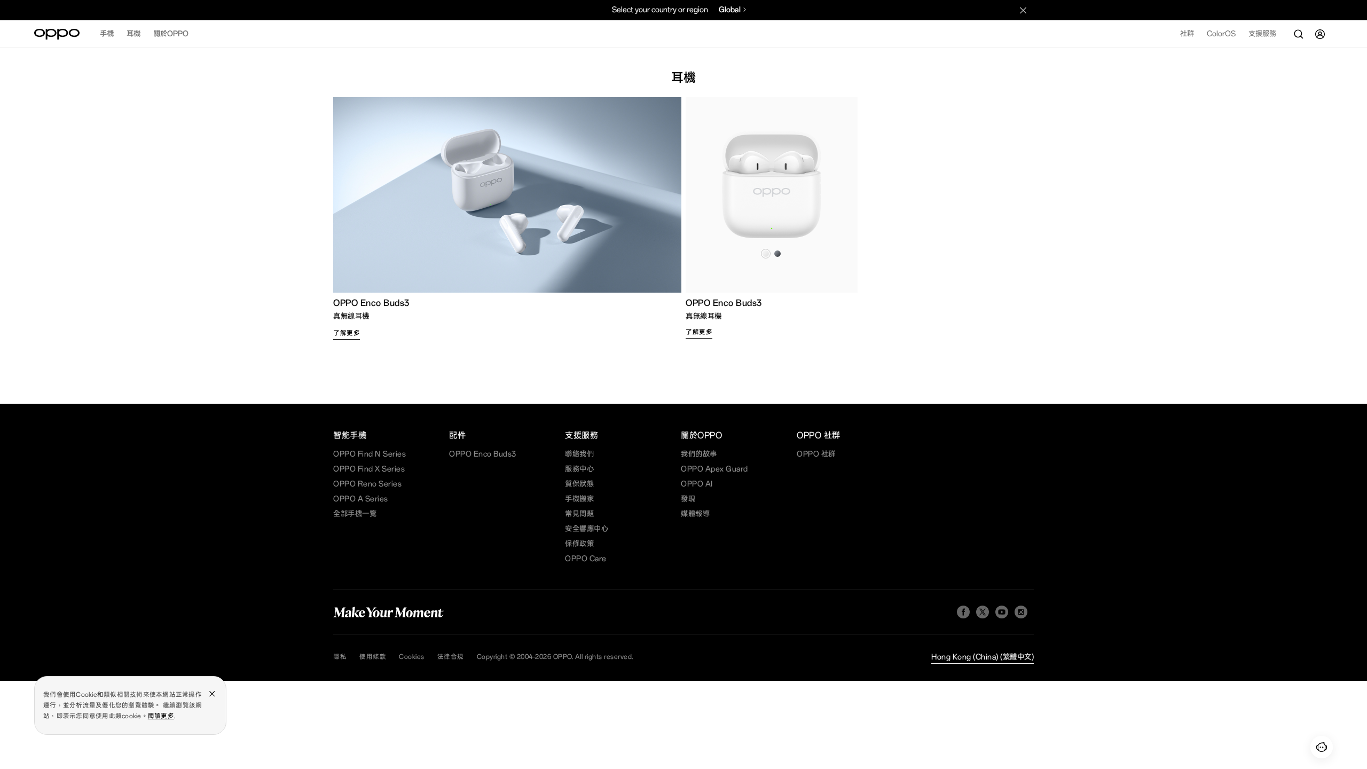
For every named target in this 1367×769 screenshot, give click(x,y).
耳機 (133, 33)
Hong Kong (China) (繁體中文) (982, 657)
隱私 (340, 657)
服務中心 (579, 469)
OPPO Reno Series (367, 484)
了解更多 (346, 333)
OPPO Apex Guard (714, 469)
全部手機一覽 (354, 514)
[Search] (1298, 34)
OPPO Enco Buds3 (482, 454)
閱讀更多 (161, 716)
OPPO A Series (360, 499)
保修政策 (579, 543)
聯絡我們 (579, 454)
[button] (1321, 747)
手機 (107, 33)
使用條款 (372, 657)
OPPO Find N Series (369, 454)
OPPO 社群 (816, 454)
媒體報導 (695, 514)
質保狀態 (579, 484)
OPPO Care (586, 558)
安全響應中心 (586, 528)
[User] (1320, 34)
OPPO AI (697, 484)
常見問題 (579, 514)
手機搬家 (579, 499)
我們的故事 (699, 454)
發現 (688, 499)
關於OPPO (170, 33)
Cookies (412, 657)
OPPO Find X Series (369, 469)
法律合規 (450, 657)
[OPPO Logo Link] (57, 34)
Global (730, 9)
